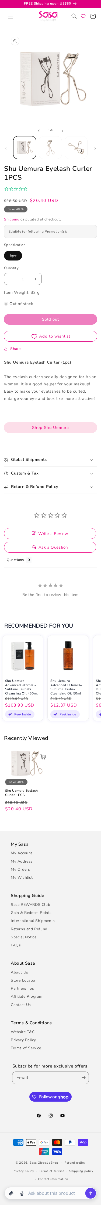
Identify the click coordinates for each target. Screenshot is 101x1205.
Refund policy (74, 1163)
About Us (19, 972)
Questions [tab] (15, 560)
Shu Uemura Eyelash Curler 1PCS (21, 793)
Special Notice (23, 937)
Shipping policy (81, 1171)
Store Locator (23, 980)
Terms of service (51, 1171)
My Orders (20, 869)
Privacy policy (23, 1171)
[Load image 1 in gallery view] (24, 147)
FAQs (16, 945)
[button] (11, 16)
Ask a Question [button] (53, 547)
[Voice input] (21, 1193)
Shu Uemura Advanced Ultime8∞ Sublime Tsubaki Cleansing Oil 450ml (21, 687)
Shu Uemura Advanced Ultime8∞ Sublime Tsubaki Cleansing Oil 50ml (66, 687)
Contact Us (21, 1004)
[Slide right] (62, 131)
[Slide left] (39, 131)
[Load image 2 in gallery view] (50, 147)
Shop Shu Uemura (50, 427)
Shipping (12, 219)
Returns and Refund (29, 929)
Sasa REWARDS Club (30, 904)
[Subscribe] (82, 1078)
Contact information (53, 1179)
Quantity (11, 268)
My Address (22, 861)
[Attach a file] (11, 1193)
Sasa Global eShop (44, 1163)
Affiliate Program (26, 996)
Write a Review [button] (53, 533)
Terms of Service (26, 1048)
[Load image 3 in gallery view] (76, 147)
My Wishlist (22, 877)
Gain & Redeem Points (31, 912)
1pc (16, 256)
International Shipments (33, 920)
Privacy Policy (23, 1040)
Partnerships (22, 988)
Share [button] (15, 348)
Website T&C (23, 1031)
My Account (21, 853)
